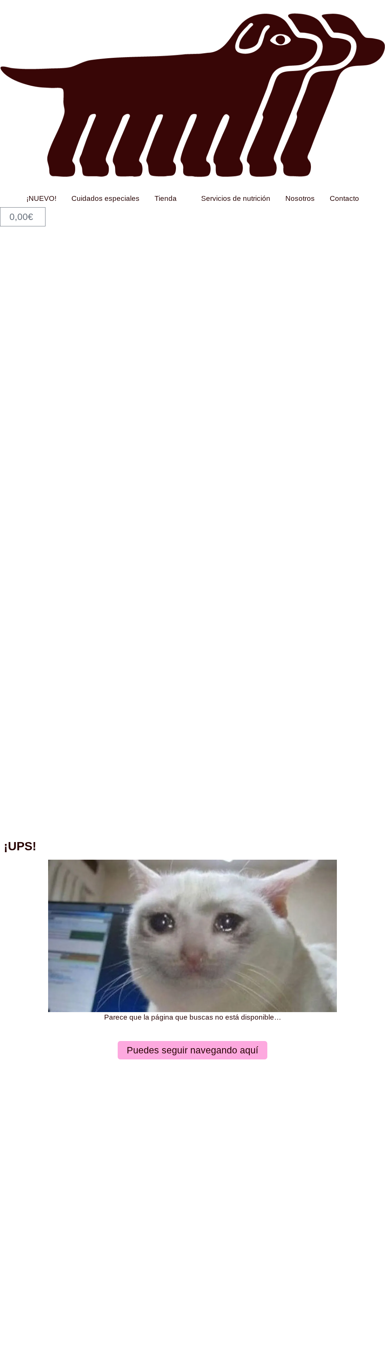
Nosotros (300, 198)
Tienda (166, 198)
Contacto (344, 198)
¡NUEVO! (41, 198)
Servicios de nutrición (235, 198)
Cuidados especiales (105, 198)
